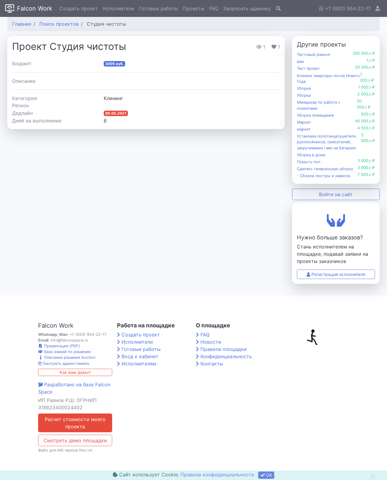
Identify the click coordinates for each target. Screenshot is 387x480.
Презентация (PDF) (61, 346)
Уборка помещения (315, 115)
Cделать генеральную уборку (325, 169)
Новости (210, 342)
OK (268, 475)
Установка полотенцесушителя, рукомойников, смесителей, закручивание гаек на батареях (327, 142)
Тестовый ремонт (313, 54)
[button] (377, 8)
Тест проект (308, 68)
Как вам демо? (75, 372)
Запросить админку (247, 8)
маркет (304, 129)
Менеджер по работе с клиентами (318, 105)
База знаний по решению (67, 351)
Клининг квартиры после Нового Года (328, 78)
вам (300, 61)
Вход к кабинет (140, 356)
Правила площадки (223, 349)
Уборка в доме (311, 155)
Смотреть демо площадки (75, 440)
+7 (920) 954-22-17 (347, 8)
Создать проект (79, 8)
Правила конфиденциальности (217, 475)
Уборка (304, 88)
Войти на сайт (336, 194)
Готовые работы (158, 8)
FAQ (213, 8)
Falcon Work (34, 8)
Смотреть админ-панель (65, 363)
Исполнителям (139, 364)
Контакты (211, 364)
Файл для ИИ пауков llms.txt (65, 450)
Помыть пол (308, 162)
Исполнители (118, 8)
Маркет (304, 122)
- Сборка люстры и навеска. (324, 176)
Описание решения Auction (69, 357)
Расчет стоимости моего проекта (75, 423)
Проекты (193, 8)
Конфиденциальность (226, 356)
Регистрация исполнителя (337, 274)
